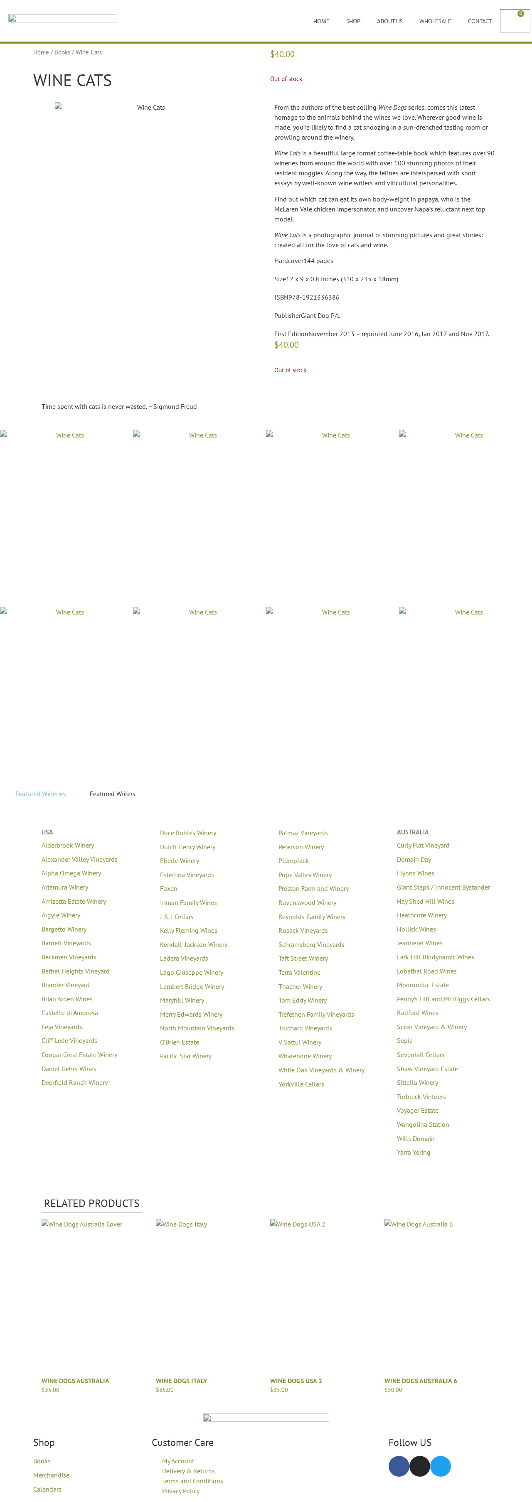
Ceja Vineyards (62, 1027)
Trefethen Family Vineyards (316, 1014)
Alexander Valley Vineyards (80, 859)
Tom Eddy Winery (302, 1000)
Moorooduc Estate (423, 985)
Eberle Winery (179, 860)
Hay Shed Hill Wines (425, 901)
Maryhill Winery (182, 1000)
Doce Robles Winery (188, 832)
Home (321, 21)
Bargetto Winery (64, 929)
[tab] (37, 793)
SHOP (353, 21)
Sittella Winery (417, 1082)
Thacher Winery (300, 986)
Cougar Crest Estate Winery (79, 1054)
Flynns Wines (415, 873)
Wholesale (435, 21)
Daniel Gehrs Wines (69, 1068)
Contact (480, 21)
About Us (390, 21)
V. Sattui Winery (299, 1042)
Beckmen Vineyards (69, 957)
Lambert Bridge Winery (192, 986)
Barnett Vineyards (66, 943)
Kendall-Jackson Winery (193, 944)
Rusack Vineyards (303, 930)
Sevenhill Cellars (421, 1054)
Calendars (47, 1489)
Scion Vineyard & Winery (432, 1027)
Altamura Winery (65, 887)
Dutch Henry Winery (187, 847)
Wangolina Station (423, 1124)
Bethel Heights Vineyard (76, 971)
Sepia (405, 1040)
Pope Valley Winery (305, 874)
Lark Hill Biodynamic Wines (435, 957)
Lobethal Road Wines (427, 971)
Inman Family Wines (188, 902)
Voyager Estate (417, 1110)
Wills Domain (416, 1138)
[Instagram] (419, 1466)
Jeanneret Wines (420, 943)
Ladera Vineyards (184, 958)
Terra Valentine (299, 972)
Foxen (168, 888)
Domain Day (414, 859)
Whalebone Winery (305, 1056)
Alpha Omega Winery (71, 873)
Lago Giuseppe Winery (191, 972)
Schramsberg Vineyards (311, 944)
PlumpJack (293, 860)
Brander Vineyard (66, 985)
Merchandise (51, 1475)
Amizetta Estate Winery (74, 901)
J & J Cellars (177, 916)
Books (62, 52)
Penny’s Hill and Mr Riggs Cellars (443, 999)
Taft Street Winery (303, 958)
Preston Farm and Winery (313, 888)
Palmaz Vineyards (303, 832)
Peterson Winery (301, 847)
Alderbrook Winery (68, 845)
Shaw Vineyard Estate (427, 1068)
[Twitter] (440, 1466)
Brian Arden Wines (67, 999)
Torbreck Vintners (421, 1096)
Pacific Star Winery (186, 1056)
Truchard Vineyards (305, 1028)
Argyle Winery (61, 915)
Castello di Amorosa (70, 1012)
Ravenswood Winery (307, 902)
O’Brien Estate (179, 1042)
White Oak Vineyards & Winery (321, 1070)
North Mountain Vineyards (197, 1028)
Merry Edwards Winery (191, 1014)
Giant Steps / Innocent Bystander (443, 887)
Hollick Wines (416, 929)
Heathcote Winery (422, 915)
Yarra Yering (414, 1152)
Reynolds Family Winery (311, 916)
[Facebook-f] (399, 1466)
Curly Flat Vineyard (423, 845)
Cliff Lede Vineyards (69, 1040)
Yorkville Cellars (301, 1084)
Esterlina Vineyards (187, 874)
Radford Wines (417, 1012)
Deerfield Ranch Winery (75, 1082)
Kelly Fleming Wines (188, 930)
